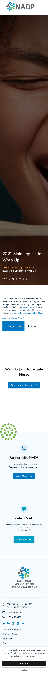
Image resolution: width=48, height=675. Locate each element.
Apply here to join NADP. (13, 318)
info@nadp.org (14, 612)
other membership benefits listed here (27, 313)
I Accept (24, 663)
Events (5, 643)
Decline (24, 670)
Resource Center (10, 634)
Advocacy (7, 639)
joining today (26, 307)
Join (30, 326)
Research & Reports (11, 629)
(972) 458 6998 (14, 617)
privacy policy (30, 656)
